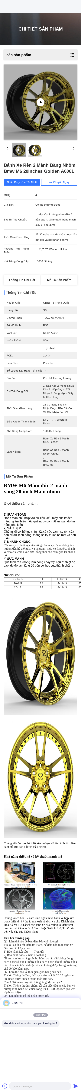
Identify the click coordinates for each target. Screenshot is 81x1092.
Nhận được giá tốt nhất (22, 182)
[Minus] (75, 1003)
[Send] (76, 1086)
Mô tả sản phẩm (59, 280)
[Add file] (5, 1086)
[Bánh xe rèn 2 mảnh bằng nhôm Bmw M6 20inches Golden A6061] (40, 102)
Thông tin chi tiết (22, 280)
